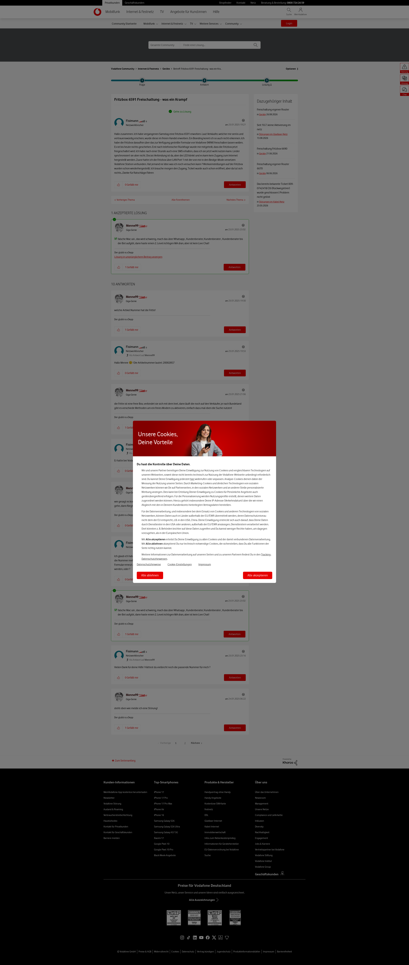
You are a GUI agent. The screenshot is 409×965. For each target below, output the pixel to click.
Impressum (204, 564)
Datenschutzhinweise (149, 564)
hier (192, 479)
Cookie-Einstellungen (180, 564)
